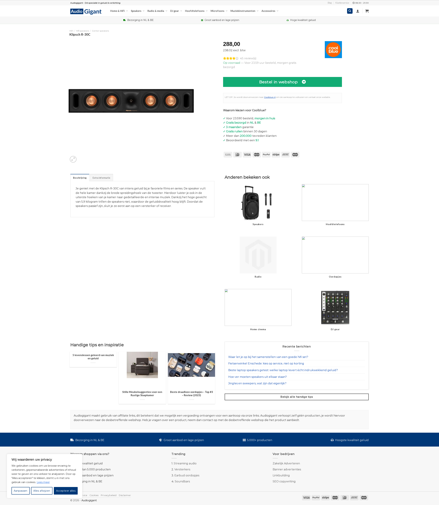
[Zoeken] (350, 11)
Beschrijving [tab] (80, 177)
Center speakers (100, 30)
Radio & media (155, 10)
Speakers (136, 10)
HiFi (71, 30)
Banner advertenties (287, 469)
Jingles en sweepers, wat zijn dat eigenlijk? (257, 383)
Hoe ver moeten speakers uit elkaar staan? (257, 376)
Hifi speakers (82, 30)
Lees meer (43, 482)
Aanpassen (20, 490)
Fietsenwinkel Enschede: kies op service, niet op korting (266, 363)
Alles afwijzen (41, 490)
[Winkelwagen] (367, 11)
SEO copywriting (284, 481)
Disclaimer (125, 495)
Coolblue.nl (270, 97)
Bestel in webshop (278, 81)
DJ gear (174, 10)
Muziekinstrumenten (242, 10)
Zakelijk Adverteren (286, 463)
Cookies (94, 495)
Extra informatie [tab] (101, 177)
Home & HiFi (117, 10)
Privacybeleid (109, 495)
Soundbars (182, 481)
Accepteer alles (65, 490)
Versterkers (182, 469)
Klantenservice (342, 2)
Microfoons (217, 10)
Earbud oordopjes (186, 475)
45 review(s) (248, 58)
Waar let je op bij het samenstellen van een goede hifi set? (268, 357)
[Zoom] (73, 159)
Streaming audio (185, 463)
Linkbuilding (281, 475)
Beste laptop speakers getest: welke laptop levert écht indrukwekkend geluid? (283, 370)
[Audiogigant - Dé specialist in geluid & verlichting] (87, 11)
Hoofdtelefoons (194, 10)
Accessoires (268, 10)
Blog (330, 2)
